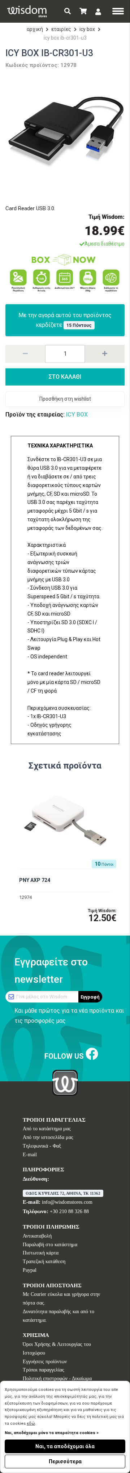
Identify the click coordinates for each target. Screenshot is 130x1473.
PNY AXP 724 (34, 880)
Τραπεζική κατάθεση (44, 1261)
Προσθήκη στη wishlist (65, 399)
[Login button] (98, 11)
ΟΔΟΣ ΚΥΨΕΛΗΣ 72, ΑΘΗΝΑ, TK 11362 (63, 1193)
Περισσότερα (65, 1461)
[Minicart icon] (83, 11)
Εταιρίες (61, 29)
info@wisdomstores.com (67, 1202)
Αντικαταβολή (37, 1236)
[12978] (65, 135)
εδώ (31, 1423)
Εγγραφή (90, 997)
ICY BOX (87, 29)
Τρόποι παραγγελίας (43, 1370)
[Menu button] (118, 11)
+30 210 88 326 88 (69, 1211)
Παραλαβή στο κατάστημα (50, 1244)
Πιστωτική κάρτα (40, 1253)
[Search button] (67, 11)
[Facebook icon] (92, 1054)
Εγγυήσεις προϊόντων (45, 1361)
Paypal (29, 1270)
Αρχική (35, 29)
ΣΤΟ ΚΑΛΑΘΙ (65, 376)
